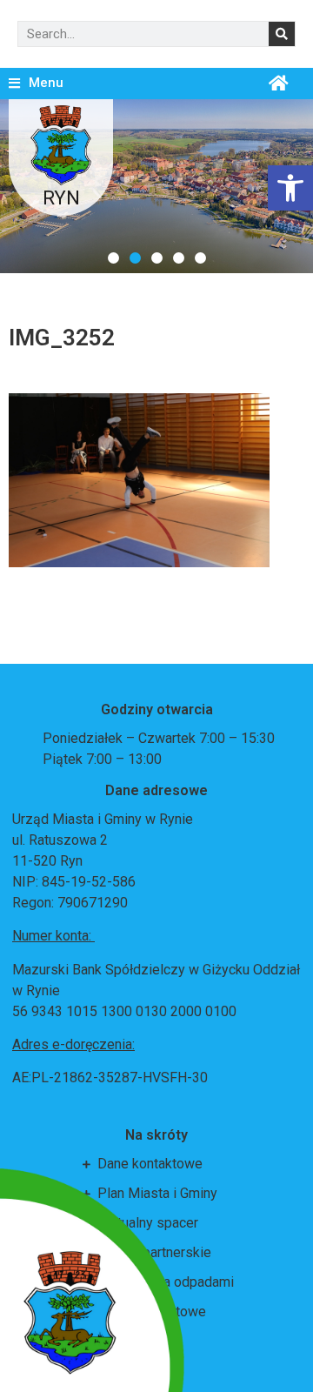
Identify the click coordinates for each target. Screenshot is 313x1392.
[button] (113, 258)
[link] (290, 188)
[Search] (282, 34)
